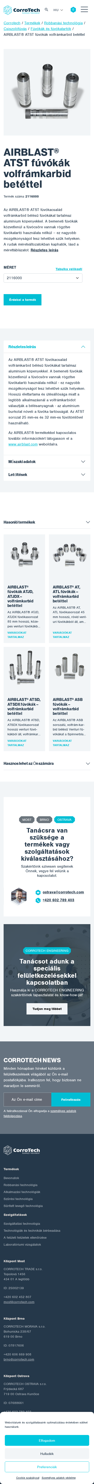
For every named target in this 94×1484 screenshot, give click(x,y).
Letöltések (17, 474)
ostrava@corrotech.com (63, 892)
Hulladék (47, 1454)
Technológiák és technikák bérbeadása (32, 1231)
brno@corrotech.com (19, 1359)
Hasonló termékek (19, 522)
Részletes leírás (44, 250)
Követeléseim (70, 10)
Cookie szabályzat (27, 1478)
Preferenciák (47, 1467)
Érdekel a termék (22, 300)
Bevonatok (11, 1178)
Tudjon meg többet (47, 1009)
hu (56, 10)
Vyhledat (48, 10)
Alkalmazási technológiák (22, 1192)
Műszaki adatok (22, 461)
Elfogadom (47, 1440)
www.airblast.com (23, 444)
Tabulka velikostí (69, 269)
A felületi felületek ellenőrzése (25, 1238)
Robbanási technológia (20, 1185)
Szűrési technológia (18, 1199)
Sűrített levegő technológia (23, 1206)
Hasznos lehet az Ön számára (29, 763)
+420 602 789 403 (58, 900)
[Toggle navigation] (84, 10)
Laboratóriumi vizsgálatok (22, 1245)
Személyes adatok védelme (59, 1478)
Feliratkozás (71, 1100)
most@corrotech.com (19, 1302)
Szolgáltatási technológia (22, 1224)
